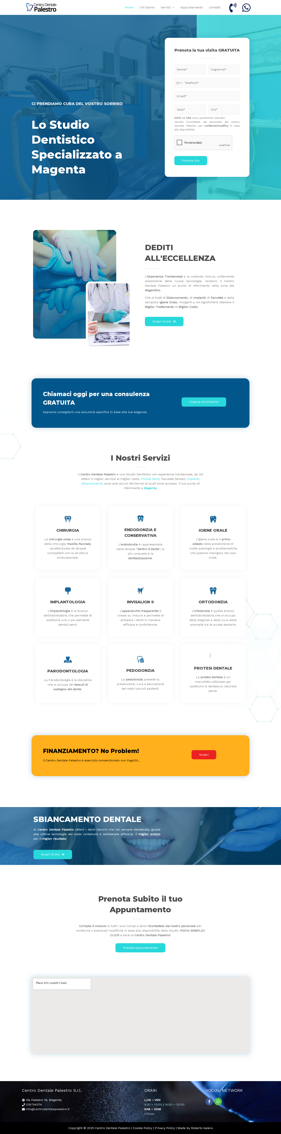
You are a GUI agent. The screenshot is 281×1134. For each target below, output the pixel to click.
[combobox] (179, 82)
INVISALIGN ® (140, 602)
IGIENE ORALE (213, 530)
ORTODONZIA (213, 602)
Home (129, 7)
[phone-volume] (233, 7)
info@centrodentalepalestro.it (48, 1109)
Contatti (214, 7)
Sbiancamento (92, 483)
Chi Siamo (147, 7)
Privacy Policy (165, 1128)
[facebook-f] (209, 1101)
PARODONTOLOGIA (67, 671)
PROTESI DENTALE (213, 668)
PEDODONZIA (140, 670)
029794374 (34, 1104)
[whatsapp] (247, 7)
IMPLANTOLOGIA (67, 602)
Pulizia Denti (150, 479)
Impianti (193, 479)
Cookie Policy (142, 1128)
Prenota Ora (191, 160)
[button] (164, 321)
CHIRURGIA (67, 530)
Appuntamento (191, 7)
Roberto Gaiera (202, 1128)
